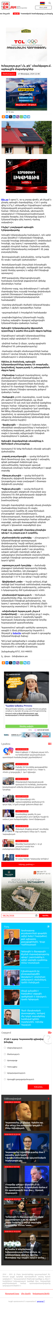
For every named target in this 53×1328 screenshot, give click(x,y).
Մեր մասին (26, 1293)
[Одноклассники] (3, 116)
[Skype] (24, 116)
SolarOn (17, 633)
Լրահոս (5, 743)
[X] (10, 116)
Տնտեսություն (9, 74)
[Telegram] (28, 116)
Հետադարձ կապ (12, 1293)
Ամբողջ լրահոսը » (26, 864)
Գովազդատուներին (41, 1293)
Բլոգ (6, 926)
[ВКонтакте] (6, 116)
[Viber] (17, 116)
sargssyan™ (41, 1301)
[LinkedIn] (14, 116)
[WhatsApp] (21, 116)
